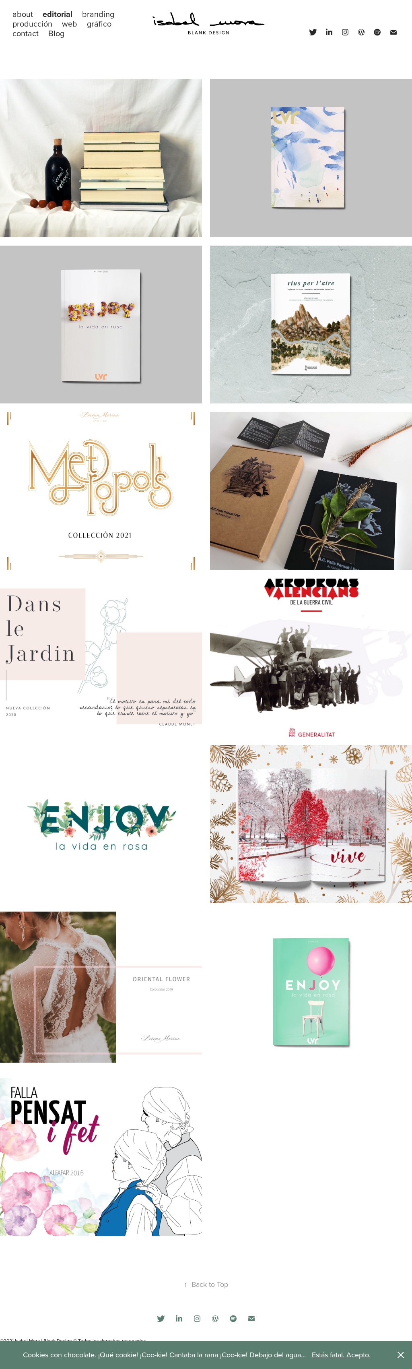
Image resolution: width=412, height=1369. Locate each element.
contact (25, 33)
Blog (56, 33)
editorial (57, 14)
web (69, 23)
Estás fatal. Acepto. (341, 1355)
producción (32, 23)
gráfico (99, 23)
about (22, 14)
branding (98, 14)
